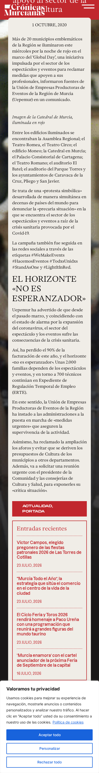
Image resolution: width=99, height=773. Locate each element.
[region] (49, 727)
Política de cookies (68, 722)
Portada (33, 511)
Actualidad (37, 506)
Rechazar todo (49, 762)
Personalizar (49, 748)
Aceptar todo (50, 735)
